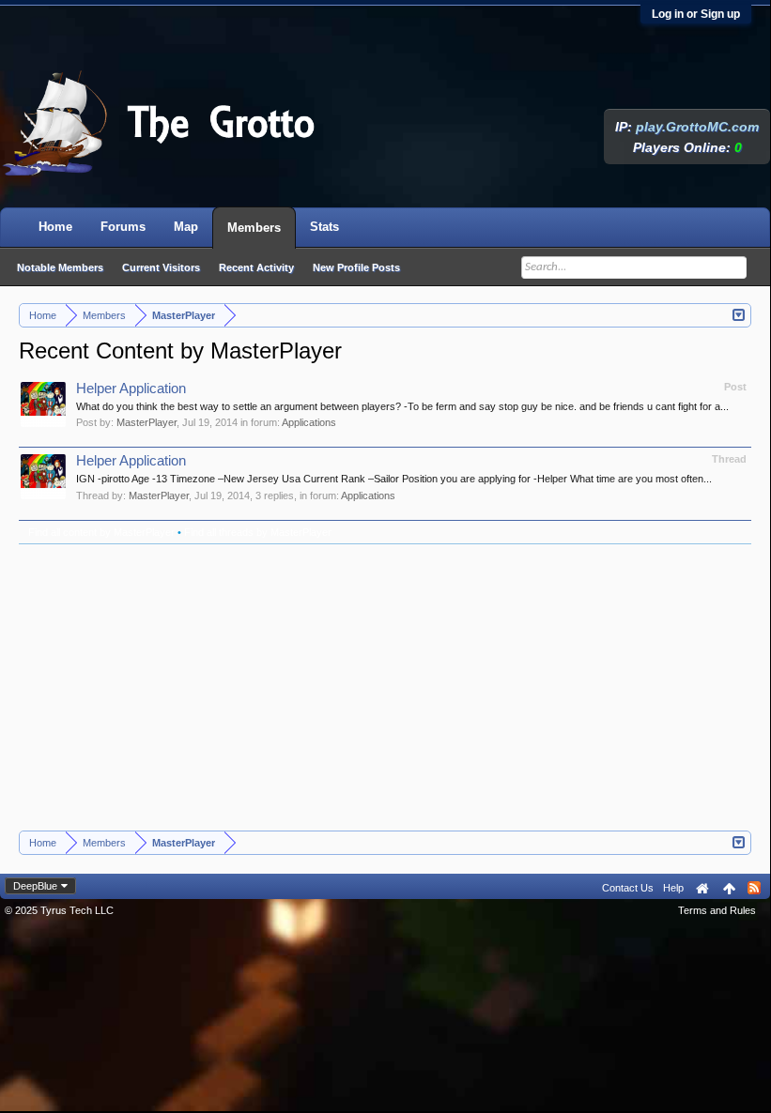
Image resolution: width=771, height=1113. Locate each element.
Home (55, 227)
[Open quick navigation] (739, 313)
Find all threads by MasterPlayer (258, 532)
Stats (324, 227)
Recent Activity (256, 267)
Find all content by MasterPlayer (101, 532)
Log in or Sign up (696, 14)
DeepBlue (35, 886)
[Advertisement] (385, 689)
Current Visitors (161, 267)
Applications (309, 422)
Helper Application (131, 388)
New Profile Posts (356, 267)
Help (673, 887)
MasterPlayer (146, 422)
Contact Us (628, 887)
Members (254, 228)
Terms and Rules (717, 910)
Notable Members (60, 267)
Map (186, 227)
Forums (123, 227)
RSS (754, 887)
